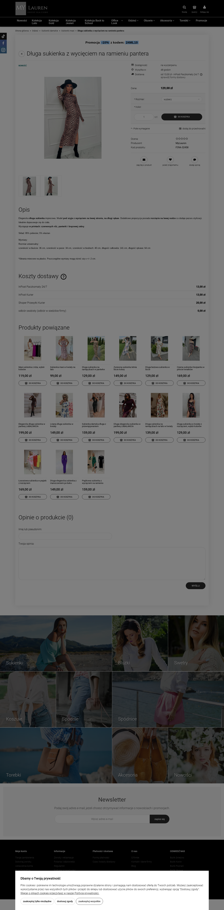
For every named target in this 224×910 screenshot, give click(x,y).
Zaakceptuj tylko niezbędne (37, 901)
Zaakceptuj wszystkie (89, 901)
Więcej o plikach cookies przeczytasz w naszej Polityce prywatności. (59, 893)
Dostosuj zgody (65, 901)
